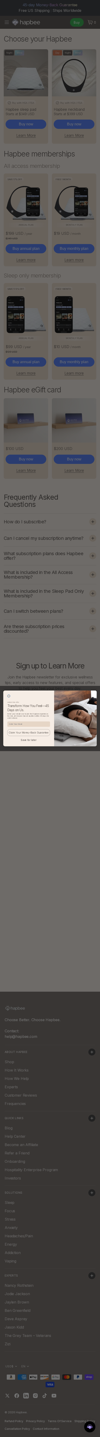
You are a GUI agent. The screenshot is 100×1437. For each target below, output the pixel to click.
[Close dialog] (8, 696)
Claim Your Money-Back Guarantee (29, 732)
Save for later (29, 740)
